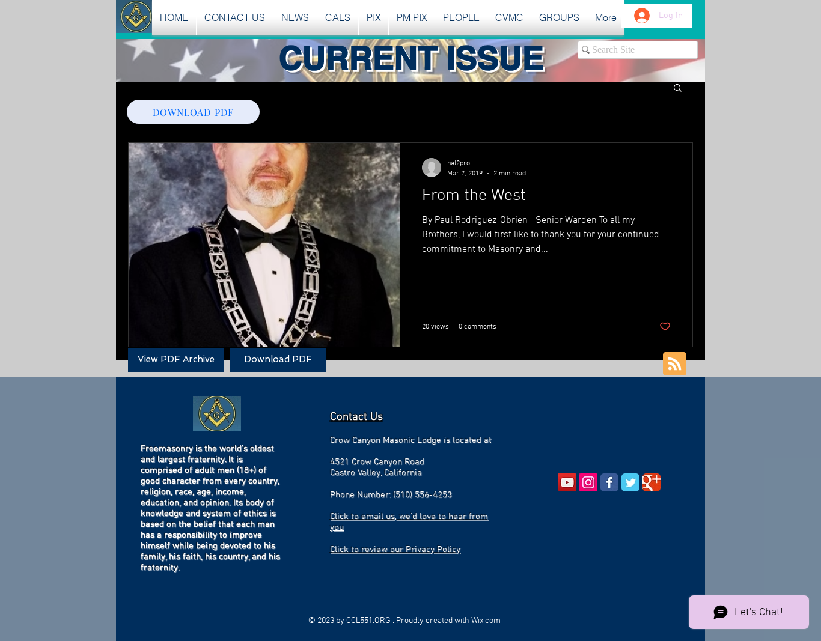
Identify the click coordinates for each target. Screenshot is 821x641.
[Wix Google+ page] (651, 482)
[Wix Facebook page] (609, 482)
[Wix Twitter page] (630, 482)
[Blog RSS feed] (674, 364)
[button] (295, 17)
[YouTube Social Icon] (567, 482)
